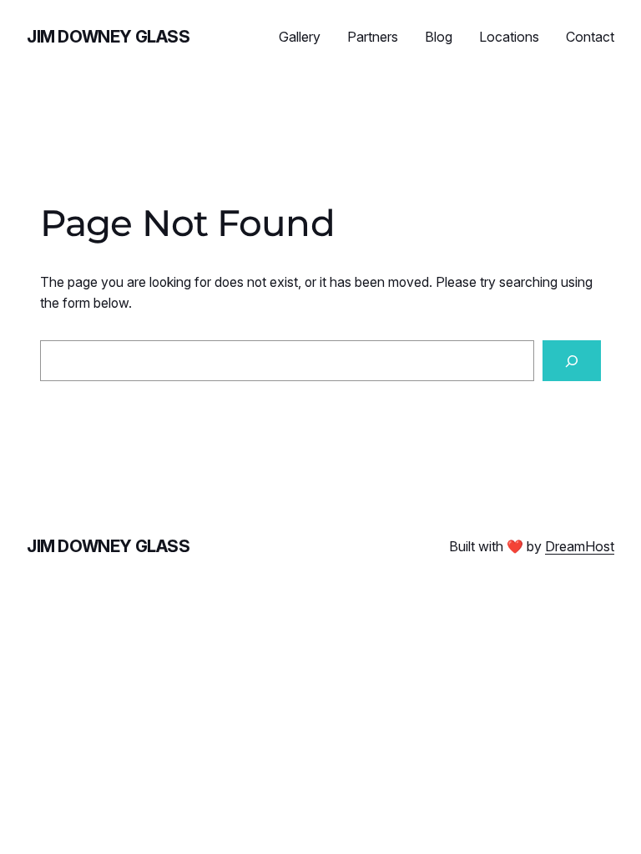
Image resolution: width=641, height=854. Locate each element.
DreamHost (579, 546)
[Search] (572, 360)
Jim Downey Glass (108, 37)
